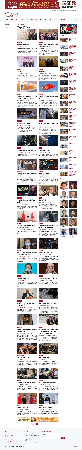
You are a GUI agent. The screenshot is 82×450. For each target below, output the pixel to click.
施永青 (42, 410)
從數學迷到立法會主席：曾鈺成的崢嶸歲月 (72, 166)
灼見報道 (40, 42)
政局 (7, 19)
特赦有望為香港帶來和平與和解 (48, 303)
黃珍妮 (42, 73)
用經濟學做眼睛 (20, 355)
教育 (12, 19)
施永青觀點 (41, 405)
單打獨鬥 (20, 71)
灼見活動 (57, 19)
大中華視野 (20, 42)
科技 (41, 19)
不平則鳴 (40, 121)
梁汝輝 (70, 105)
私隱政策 (75, 446)
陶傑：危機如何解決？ (45, 357)
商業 (36, 19)
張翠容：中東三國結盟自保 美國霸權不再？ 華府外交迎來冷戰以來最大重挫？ (72, 111)
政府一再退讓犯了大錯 (23, 357)
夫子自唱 (40, 171)
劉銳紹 (42, 176)
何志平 (70, 40)
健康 (32, 19)
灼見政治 (19, 223)
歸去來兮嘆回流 (72, 143)
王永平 (42, 127)
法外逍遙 (40, 69)
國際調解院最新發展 (23, 44)
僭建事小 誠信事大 (22, 407)
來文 (70, 77)
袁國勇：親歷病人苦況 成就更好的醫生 (72, 53)
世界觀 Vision (41, 327)
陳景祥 (21, 410)
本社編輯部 (22, 229)
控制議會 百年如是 (44, 174)
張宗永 (42, 152)
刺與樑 (40, 197)
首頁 (18, 24)
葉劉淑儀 (22, 280)
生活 (27, 19)
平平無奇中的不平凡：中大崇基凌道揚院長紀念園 (72, 137)
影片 (46, 19)
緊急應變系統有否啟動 (23, 278)
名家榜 (50, 19)
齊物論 (19, 405)
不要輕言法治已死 (44, 150)
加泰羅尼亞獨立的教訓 (45, 407)
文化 (17, 19)
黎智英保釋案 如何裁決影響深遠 (26, 150)
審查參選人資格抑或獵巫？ (25, 123)
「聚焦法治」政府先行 (45, 252)
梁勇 (70, 140)
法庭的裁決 (42, 71)
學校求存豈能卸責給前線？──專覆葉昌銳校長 (72, 74)
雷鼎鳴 (21, 360)
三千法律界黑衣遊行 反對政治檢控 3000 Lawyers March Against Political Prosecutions (48, 331)
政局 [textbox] (7, 27)
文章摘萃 (40, 355)
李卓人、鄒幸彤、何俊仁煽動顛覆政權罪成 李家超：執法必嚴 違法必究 (72, 90)
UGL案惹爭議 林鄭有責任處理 (47, 382)
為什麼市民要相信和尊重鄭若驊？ (27, 382)
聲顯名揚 (19, 69)
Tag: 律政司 (22, 24)
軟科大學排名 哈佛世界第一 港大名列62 (72, 67)
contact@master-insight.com (32, 442)
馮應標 (70, 144)
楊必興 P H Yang (45, 335)
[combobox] (10, 28)
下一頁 (42, 424)
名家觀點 (40, 94)
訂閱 (63, 438)
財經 (22, 19)
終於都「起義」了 (44, 200)
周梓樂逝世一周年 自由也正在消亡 (27, 174)
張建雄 (70, 132)
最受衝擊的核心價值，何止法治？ (48, 278)
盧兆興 (21, 46)
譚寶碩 (70, 61)
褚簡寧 (21, 125)
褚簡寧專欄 (20, 121)
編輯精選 (43, 48)
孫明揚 (21, 73)
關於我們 (63, 19)
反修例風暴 (20, 327)
